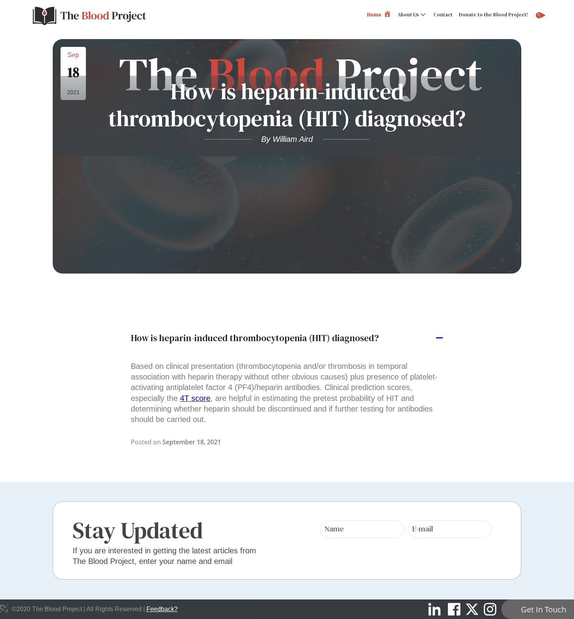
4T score (195, 398)
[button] (287, 338)
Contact (443, 14)
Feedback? (162, 609)
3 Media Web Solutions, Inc (4, 608)
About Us (408, 14)
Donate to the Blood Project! (493, 14)
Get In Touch (543, 609)
